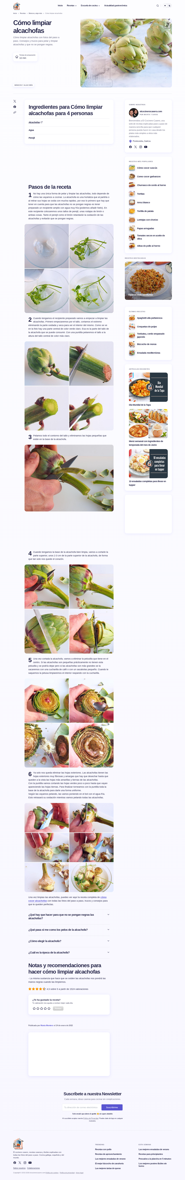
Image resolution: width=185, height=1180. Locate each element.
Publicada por (40, 1025)
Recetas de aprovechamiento (108, 1154)
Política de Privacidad (90, 1118)
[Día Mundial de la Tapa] (148, 387)
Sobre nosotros (19, 1168)
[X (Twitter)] (135, 146)
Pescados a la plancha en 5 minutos (155, 1159)
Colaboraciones (33, 1168)
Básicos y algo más (24, 85)
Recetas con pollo (103, 1149)
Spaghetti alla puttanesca (149, 318)
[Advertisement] (69, 1054)
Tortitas (141, 194)
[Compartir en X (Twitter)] (15, 101)
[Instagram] (140, 146)
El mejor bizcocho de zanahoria (109, 1163)
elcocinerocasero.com (151, 111)
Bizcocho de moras (147, 344)
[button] (157, 5)
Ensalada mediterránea (148, 353)
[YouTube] (145, 146)
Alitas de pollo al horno (148, 246)
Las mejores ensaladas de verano (110, 1159)
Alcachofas (34, 122)
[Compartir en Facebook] (15, 107)
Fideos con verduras (140, 294)
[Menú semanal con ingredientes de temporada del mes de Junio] (148, 423)
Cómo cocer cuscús (147, 168)
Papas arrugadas (145, 228)
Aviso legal (79, 1173)
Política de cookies (52, 1173)
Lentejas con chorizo (147, 220)
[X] (19, 1162)
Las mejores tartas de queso (108, 1168)
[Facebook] (130, 146)
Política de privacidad (67, 1173)
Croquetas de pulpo (147, 326)
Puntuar (58, 1008)
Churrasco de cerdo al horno (151, 185)
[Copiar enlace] (15, 112)
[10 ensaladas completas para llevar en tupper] (148, 463)
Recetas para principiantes (151, 1154)
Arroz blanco (143, 202)
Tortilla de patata (145, 211)
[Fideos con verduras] (148, 281)
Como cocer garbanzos (149, 176)
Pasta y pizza (136, 266)
